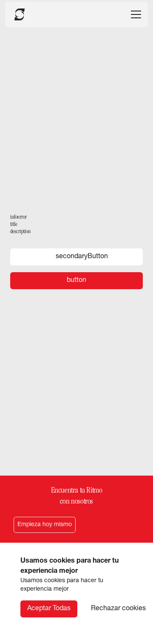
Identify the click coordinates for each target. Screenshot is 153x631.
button (76, 280)
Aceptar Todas (49, 609)
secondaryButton (82, 257)
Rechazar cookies (118, 609)
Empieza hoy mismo (44, 525)
